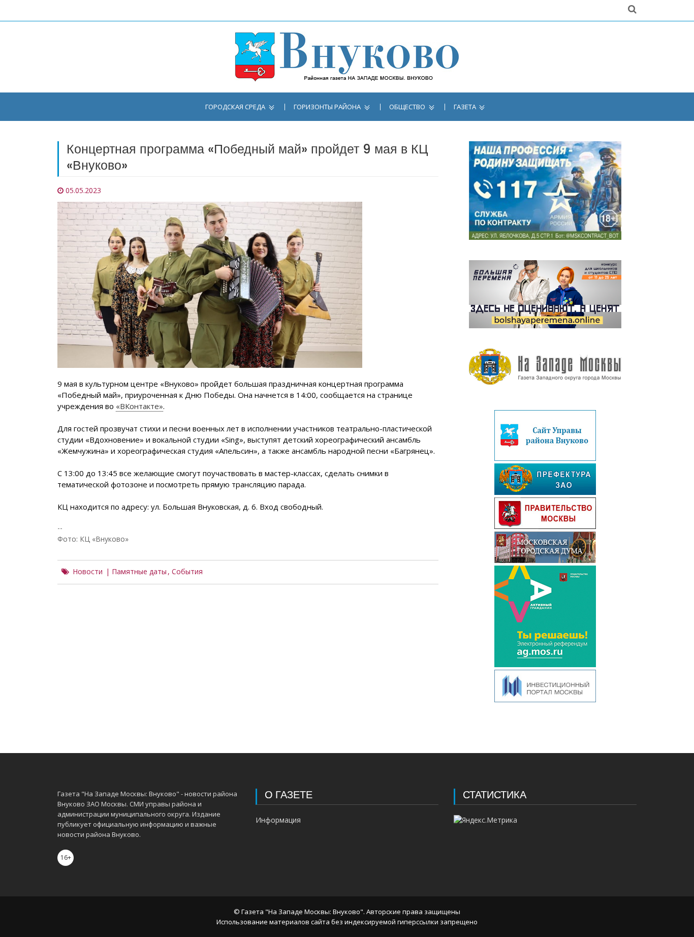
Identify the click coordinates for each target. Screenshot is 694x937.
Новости (88, 571)
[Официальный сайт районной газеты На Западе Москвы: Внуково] (347, 57)
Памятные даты (139, 571)
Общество (407, 107)
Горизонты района (327, 107)
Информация (278, 820)
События (187, 571)
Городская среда (235, 107)
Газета (465, 107)
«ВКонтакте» (139, 406)
